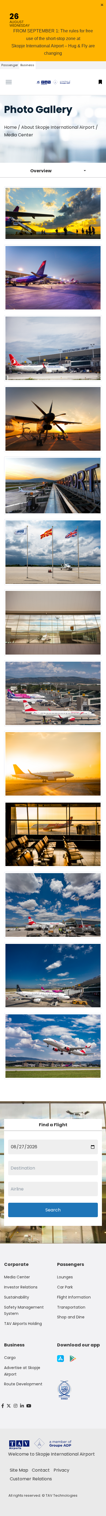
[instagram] (15, 1406)
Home (10, 127)
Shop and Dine (71, 1317)
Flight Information (74, 1297)
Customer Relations (31, 1479)
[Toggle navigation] (13, 82)
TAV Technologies (61, 1495)
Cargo (10, 1357)
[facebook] (2, 1406)
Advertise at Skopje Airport (22, 1371)
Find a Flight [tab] (53, 1125)
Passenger (9, 65)
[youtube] (29, 1406)
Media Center (17, 1277)
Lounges (65, 1277)
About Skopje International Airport (58, 127)
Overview (41, 171)
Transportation (71, 1307)
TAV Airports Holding (23, 1323)
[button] (102, 5)
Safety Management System (24, 1310)
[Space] (53, 82)
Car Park (65, 1287)
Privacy (61, 1470)
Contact (41, 1470)
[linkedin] (22, 1406)
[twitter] (9, 1406)
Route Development (23, 1384)
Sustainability (16, 1297)
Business (27, 65)
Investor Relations (21, 1287)
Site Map (19, 1470)
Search (53, 1210)
